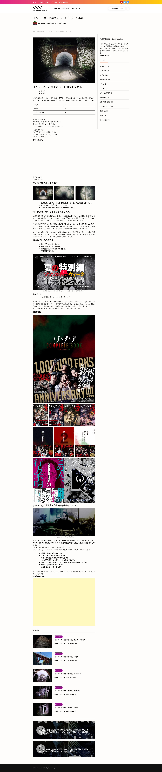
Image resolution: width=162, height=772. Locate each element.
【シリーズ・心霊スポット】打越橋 (66, 657)
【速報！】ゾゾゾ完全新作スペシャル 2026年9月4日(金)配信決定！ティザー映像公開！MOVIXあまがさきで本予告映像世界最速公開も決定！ (65, 768)
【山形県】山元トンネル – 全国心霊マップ (55, 297)
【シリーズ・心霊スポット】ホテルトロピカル (70, 640)
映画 (101, 115)
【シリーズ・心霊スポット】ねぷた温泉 (68, 674)
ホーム (34, 2)
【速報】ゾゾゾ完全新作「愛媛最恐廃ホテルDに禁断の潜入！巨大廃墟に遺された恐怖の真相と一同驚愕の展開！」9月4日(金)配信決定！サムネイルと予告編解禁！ (30, 769)
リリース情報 (104, 93)
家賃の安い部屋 (63, 2)
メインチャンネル (43, 2)
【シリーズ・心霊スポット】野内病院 (67, 691)
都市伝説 (103, 120)
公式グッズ (65, 9)
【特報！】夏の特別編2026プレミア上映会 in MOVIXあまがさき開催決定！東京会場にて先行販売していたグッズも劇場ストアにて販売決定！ (102, 768)
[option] (27, 768)
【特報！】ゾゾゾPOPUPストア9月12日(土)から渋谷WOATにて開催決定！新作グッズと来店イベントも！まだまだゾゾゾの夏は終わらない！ (137, 768)
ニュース (103, 88)
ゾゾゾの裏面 (53, 2)
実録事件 (103, 97)
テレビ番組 (103, 80)
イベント (103, 66)
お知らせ (103, 71)
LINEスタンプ (75, 9)
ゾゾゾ (37, 8)
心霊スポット (62, 23)
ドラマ (102, 84)
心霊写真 (103, 111)
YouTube (57, 9)
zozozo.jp (41, 23)
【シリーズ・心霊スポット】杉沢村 (66, 708)
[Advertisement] (64, 590)
